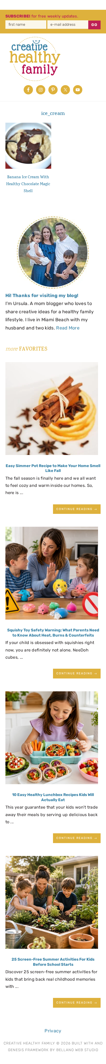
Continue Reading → (76, 509)
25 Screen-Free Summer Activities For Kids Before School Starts (53, 962)
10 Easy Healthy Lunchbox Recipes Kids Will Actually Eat (53, 797)
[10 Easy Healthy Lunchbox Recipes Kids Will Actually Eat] (51, 739)
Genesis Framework (28, 1050)
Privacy (53, 1031)
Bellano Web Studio (77, 1050)
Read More (68, 328)
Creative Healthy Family (38, 59)
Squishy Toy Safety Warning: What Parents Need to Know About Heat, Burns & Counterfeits (53, 633)
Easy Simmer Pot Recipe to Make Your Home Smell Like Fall (53, 468)
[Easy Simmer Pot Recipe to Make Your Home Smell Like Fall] (51, 410)
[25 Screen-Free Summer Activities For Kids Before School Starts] (51, 904)
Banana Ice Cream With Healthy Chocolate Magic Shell (28, 185)
